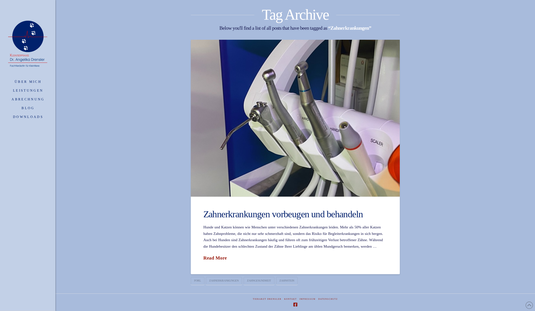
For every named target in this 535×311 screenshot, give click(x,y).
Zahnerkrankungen (224, 280)
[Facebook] (295, 304)
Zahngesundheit (259, 280)
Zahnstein (286, 280)
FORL (197, 280)
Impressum (307, 299)
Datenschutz (328, 299)
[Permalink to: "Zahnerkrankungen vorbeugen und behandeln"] (295, 118)
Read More (215, 258)
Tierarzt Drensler (267, 299)
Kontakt (290, 299)
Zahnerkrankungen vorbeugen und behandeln (283, 214)
